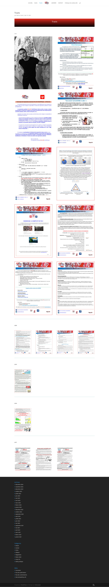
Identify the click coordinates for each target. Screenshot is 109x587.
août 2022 (17, 516)
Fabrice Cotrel (19, 15)
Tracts (40, 3)
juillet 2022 (18, 518)
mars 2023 (18, 502)
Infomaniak (38, 585)
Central (17, 548)
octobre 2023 (18, 491)
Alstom (17, 545)
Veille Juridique (19, 561)
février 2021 (18, 534)
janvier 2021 (18, 537)
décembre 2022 (19, 509)
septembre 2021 (19, 525)
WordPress (24, 585)
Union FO (17, 559)
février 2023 (18, 505)
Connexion (18, 570)
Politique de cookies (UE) (71, 3)
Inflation (17, 552)
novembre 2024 (19, 486)
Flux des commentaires (21, 575)
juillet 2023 (18, 493)
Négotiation (18, 554)
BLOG (35, 3)
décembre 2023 (19, 489)
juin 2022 (17, 521)
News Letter (18, 557)
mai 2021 (17, 527)
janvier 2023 (18, 507)
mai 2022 (17, 523)
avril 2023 (17, 500)
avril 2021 (17, 530)
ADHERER (53, 3)
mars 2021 (18, 532)
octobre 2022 (18, 512)
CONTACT (60, 3)
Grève (16, 550)
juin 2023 (17, 496)
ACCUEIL (30, 3)
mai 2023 (17, 498)
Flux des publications (20, 572)
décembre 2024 (19, 484)
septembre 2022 (19, 514)
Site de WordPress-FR (20, 577)
